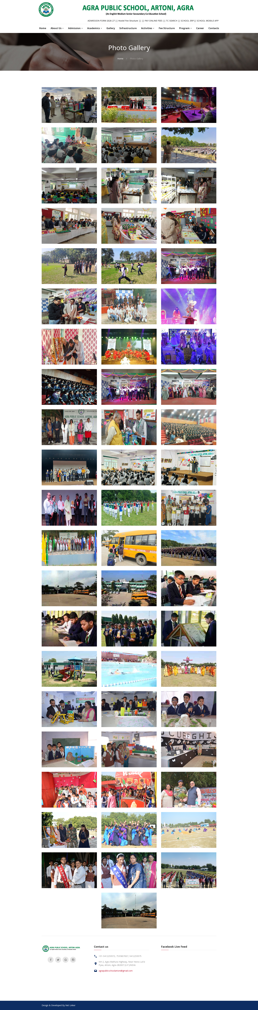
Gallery (110, 28)
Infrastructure (128, 28)
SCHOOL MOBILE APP (208, 20)
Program (184, 28)
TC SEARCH (171, 20)
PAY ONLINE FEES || (155, 20)
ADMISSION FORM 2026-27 (101, 20)
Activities (146, 28)
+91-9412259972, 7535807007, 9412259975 (120, 956)
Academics (93, 28)
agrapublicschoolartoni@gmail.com (116, 970)
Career (200, 28)
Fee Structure (167, 28)
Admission (74, 28)
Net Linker (70, 1005)
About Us (56, 28)
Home (42, 28)
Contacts (213, 28)
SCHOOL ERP (187, 20)
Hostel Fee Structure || (130, 20)
